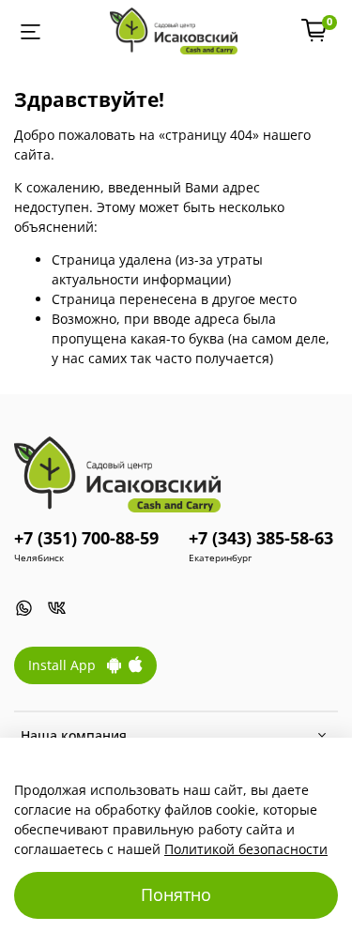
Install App (67, 665)
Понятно (176, 894)
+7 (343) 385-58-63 (261, 538)
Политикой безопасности (246, 849)
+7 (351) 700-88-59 (86, 538)
